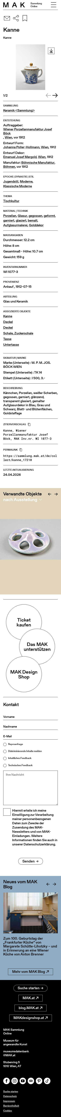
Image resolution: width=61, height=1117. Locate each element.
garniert (8, 220)
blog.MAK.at (29, 1007)
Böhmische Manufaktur (37, 163)
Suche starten (29, 988)
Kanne (7, 316)
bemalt (32, 220)
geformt (49, 216)
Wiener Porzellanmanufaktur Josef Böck (27, 131)
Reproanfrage (15, 744)
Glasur (22, 216)
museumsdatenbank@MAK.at (16, 1053)
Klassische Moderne (17, 186)
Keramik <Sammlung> (19, 110)
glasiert (21, 220)
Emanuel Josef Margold (20, 157)
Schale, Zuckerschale (18, 333)
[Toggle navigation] (53, 4)
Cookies (7, 1110)
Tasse (7, 339)
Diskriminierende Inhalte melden (25, 751)
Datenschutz (10, 1096)
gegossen (35, 216)
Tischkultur (11, 201)
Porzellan (9, 216)
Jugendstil (10, 181)
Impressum (9, 1101)
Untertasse (11, 345)
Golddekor (36, 225)
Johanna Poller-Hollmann (21, 147)
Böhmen (9, 167)
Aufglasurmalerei (15, 225)
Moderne (26, 181)
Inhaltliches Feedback (19, 758)
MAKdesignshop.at (29, 1017)
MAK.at (29, 997)
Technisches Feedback (20, 765)
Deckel (8, 322)
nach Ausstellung (20, 499)
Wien (8, 137)
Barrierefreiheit (11, 1105)
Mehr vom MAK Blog (28, 971)
